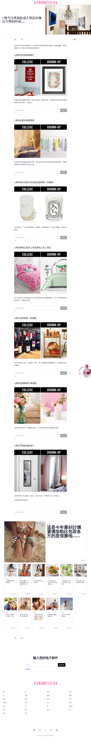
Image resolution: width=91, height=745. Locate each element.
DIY (70, 709)
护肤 (22, 39)
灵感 (70, 692)
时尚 (48, 699)
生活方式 (61, 665)
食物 (48, 692)
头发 (26, 702)
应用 (4, 713)
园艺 (4, 709)
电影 (4, 699)
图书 (26, 699)
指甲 (70, 699)
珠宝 (4, 692)
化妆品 (71, 706)
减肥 (70, 702)
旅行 (26, 709)
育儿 (26, 713)
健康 (48, 695)
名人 (48, 702)
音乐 (48, 709)
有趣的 (5, 702)
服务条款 (28, 669)
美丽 (26, 695)
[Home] (15, 39)
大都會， (60, 45)
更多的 (63, 110)
